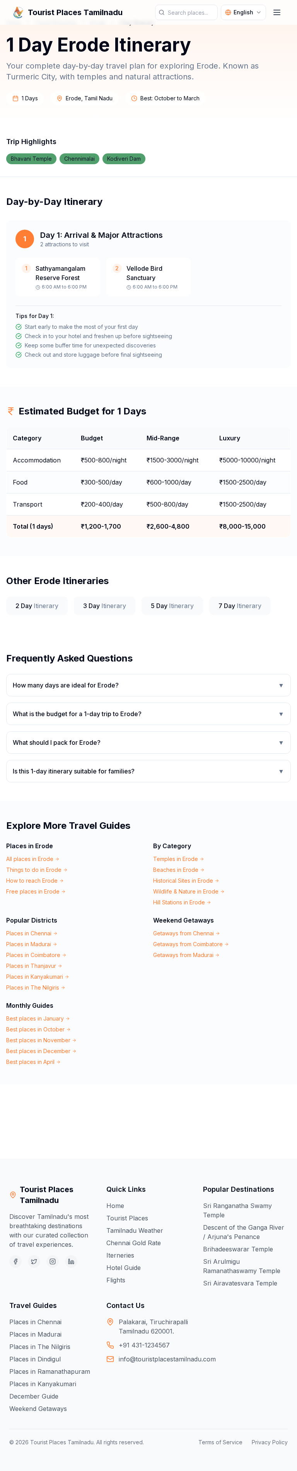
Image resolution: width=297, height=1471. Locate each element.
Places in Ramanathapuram (49, 1371)
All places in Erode (29, 859)
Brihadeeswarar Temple (238, 1249)
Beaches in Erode (175, 869)
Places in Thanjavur (31, 965)
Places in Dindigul (35, 1359)
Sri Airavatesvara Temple (240, 1283)
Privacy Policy (270, 1442)
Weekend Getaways (38, 1409)
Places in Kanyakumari (34, 976)
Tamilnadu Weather (134, 1230)
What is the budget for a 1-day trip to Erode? (148, 714)
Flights (115, 1280)
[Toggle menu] (277, 12)
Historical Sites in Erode (183, 880)
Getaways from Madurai (183, 955)
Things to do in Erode (33, 869)
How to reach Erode (32, 880)
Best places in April (30, 1062)
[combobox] (243, 12)
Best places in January (35, 1018)
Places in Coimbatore (33, 955)
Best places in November (38, 1040)
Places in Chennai (28, 933)
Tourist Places (127, 1218)
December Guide (33, 1396)
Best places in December (38, 1051)
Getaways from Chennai (183, 933)
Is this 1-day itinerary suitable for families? (148, 771)
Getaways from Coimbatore (188, 944)
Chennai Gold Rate (133, 1243)
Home (115, 1206)
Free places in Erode (33, 891)
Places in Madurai (28, 944)
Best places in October (35, 1029)
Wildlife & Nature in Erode (185, 891)
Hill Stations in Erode (179, 902)
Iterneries (120, 1255)
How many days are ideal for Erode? (148, 685)
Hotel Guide (123, 1268)
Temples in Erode (175, 859)
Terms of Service (220, 1442)
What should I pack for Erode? (148, 742)
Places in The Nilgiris (32, 987)
